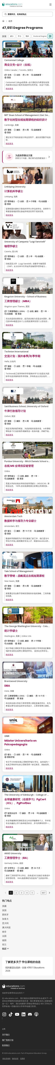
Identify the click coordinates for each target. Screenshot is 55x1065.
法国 (4, 935)
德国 (4, 940)
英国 (4, 910)
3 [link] (21, 892)
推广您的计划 (7, 1040)
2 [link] (16, 892)
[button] (11, 36)
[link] (10, 21)
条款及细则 (6, 1058)
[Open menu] (50, 4)
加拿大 (5, 918)
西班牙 (5, 914)
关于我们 (6, 1034)
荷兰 (4, 944)
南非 (4, 931)
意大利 (5, 923)
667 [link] (43, 892)
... (37, 892)
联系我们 (6, 1045)
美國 (4, 906)
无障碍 (22, 1058)
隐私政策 (15, 1058)
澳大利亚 (6, 927)
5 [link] (32, 892)
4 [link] (26, 892)
